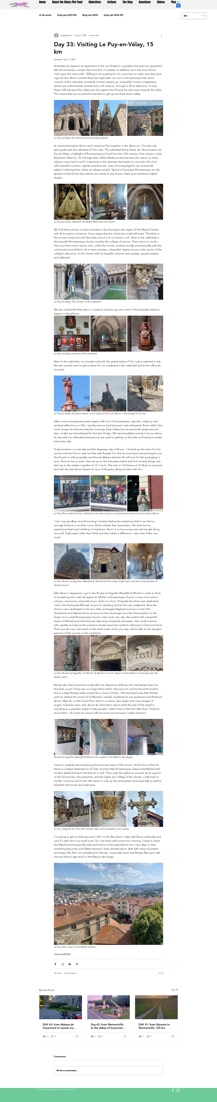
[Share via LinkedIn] (69, 964)
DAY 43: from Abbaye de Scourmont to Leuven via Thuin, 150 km (58, 1026)
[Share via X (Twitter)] (62, 964)
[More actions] (161, 35)
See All (174, 989)
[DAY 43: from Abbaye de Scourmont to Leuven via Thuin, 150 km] (60, 1007)
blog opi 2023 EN (66, 15)
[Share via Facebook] (55, 964)
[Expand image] (72, 118)
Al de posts (45, 15)
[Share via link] (77, 964)
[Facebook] (173, 1090)
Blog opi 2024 (90, 15)
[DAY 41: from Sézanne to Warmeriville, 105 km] (156, 1007)
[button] (178, 4)
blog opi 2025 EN (113, 15)
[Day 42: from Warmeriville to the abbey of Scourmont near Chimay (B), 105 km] (108, 1007)
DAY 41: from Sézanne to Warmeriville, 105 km (154, 1026)
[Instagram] (178, 1090)
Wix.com (71, 1089)
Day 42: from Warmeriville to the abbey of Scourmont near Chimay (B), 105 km (107, 1026)
